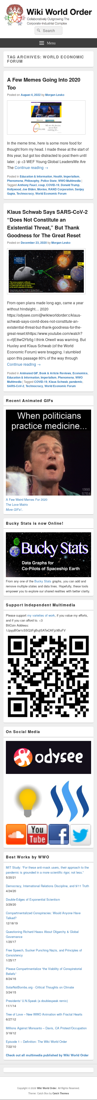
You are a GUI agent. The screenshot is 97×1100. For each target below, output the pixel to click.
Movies (42, 189)
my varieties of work (41, 615)
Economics (80, 373)
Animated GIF (29, 373)
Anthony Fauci (27, 185)
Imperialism (71, 176)
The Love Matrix (17, 504)
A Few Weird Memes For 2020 (26, 499)
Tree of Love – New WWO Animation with (44, 1014)
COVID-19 (52, 185)
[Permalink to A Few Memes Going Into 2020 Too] (46, 137)
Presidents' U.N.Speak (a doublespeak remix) (37, 1000)
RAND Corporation (60, 189)
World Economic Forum (51, 193)
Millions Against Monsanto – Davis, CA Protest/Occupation (46, 1028)
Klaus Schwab (58, 381)
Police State (49, 180)
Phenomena (15, 180)
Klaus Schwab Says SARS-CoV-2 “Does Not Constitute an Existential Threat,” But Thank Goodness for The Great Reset (47, 223)
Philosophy (31, 180)
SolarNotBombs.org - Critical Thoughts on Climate (40, 987)
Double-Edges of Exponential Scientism (33, 899)
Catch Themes (61, 1093)
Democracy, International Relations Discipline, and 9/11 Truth (47, 886)
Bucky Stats (42, 581)
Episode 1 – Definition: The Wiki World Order (36, 1041)
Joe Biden (29, 189)
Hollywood (14, 189)
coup (41, 185)
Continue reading (31, 167)
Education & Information (36, 176)
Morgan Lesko (54, 95)
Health (57, 176)
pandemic (75, 381)
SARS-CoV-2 (15, 386)
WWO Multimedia (69, 180)
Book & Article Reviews (55, 373)
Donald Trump (70, 185)
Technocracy (25, 193)
